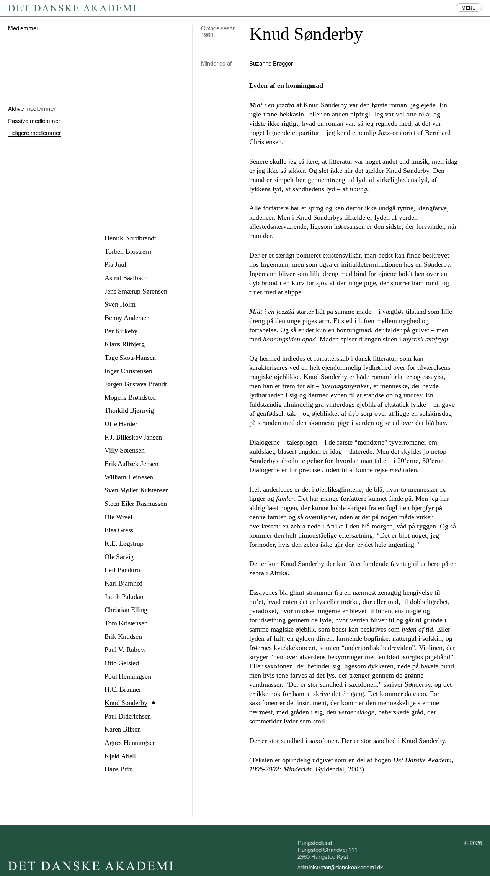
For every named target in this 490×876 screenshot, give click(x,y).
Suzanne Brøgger (271, 63)
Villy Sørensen (125, 450)
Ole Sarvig (119, 557)
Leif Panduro (122, 570)
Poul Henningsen (128, 676)
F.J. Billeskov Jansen (133, 437)
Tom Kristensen (126, 623)
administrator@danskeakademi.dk (340, 867)
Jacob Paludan (124, 596)
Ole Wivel (118, 517)
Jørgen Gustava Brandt (136, 384)
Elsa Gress (119, 530)
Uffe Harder (121, 424)
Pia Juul (115, 264)
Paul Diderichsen (128, 716)
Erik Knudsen (123, 636)
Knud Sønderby (126, 703)
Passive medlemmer (34, 120)
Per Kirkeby (121, 331)
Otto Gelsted (122, 663)
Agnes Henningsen (130, 742)
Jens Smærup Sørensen (136, 291)
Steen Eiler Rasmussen (136, 503)
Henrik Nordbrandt (130, 238)
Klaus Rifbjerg (125, 344)
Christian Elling (126, 610)
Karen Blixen (123, 729)
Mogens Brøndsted (130, 397)
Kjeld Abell (120, 756)
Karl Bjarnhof (123, 583)
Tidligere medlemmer (34, 132)
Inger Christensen (128, 371)
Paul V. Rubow (125, 649)
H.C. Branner (123, 689)
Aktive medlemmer (32, 108)
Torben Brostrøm (128, 251)
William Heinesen (129, 477)
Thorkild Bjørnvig (129, 410)
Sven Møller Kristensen (137, 490)
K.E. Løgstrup (124, 543)
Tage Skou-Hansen (130, 357)
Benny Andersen (127, 318)
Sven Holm (120, 304)
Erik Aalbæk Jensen (131, 464)
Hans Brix (118, 769)
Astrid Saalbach (126, 278)
